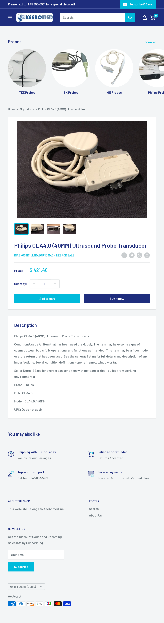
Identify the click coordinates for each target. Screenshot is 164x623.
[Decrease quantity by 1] (34, 284)
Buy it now (117, 298)
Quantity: (20, 284)
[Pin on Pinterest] (132, 255)
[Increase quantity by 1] (55, 284)
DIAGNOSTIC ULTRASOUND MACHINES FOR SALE (44, 255)
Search (94, 509)
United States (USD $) (23, 586)
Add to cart (47, 298)
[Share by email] (147, 255)
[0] (152, 17)
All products (26, 109)
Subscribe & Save (140, 4)
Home (11, 109)
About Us (95, 515)
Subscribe (21, 566)
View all (151, 42)
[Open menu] (10, 17)
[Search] (130, 17)
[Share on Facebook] (124, 255)
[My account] (145, 17)
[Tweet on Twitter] (139, 255)
